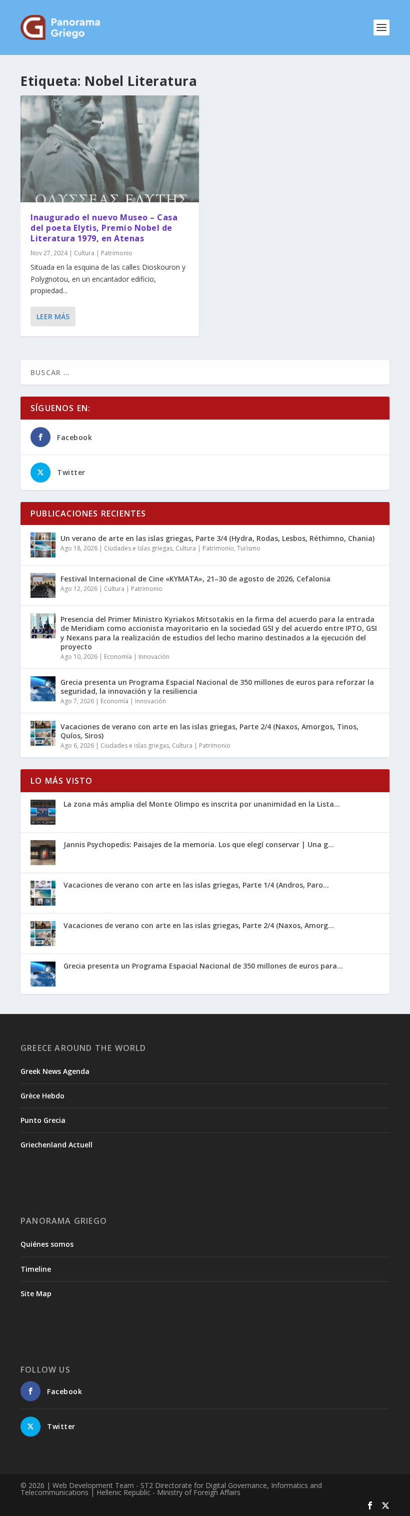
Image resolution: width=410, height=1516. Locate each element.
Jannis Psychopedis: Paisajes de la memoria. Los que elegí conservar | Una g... (199, 844)
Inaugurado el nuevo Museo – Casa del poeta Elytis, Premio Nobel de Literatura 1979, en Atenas (104, 228)
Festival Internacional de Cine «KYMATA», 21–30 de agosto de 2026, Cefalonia (195, 578)
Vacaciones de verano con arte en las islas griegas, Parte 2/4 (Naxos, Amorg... (199, 925)
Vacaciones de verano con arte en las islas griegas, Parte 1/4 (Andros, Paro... (196, 885)
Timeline (35, 1269)
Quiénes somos (47, 1244)
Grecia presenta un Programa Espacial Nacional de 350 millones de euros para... (203, 966)
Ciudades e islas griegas (138, 548)
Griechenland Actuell (56, 1144)
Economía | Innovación (137, 656)
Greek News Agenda (55, 1071)
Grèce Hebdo (42, 1095)
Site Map (36, 1293)
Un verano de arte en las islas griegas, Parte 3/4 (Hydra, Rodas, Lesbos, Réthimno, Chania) (217, 538)
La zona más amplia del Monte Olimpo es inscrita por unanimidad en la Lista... (202, 804)
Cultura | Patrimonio (103, 253)
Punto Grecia (43, 1120)
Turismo (248, 548)
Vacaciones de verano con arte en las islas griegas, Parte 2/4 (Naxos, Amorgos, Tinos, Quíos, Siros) (209, 731)
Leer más (53, 316)
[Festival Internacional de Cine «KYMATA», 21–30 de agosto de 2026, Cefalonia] (43, 585)
